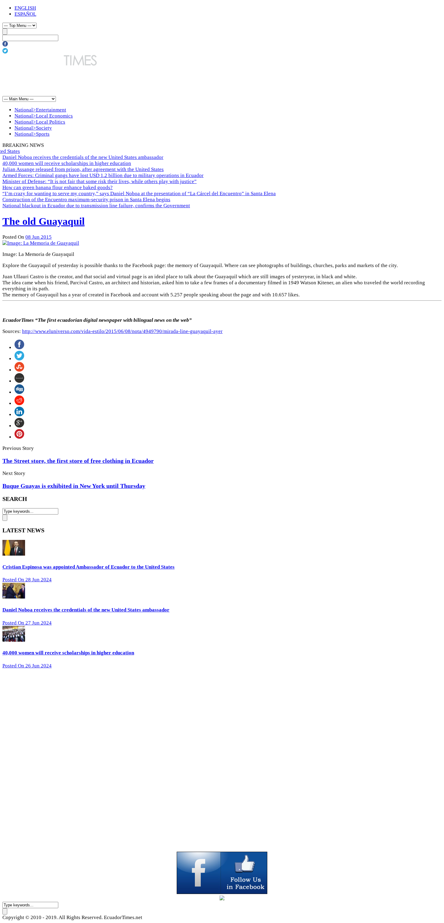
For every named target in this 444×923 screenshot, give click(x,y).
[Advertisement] (112, 80)
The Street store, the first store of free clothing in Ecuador (78, 460)
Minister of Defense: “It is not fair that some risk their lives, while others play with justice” (99, 181)
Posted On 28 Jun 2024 (27, 580)
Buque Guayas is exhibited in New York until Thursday (73, 485)
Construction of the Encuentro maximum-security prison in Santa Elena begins (86, 199)
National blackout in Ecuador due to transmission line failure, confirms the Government (96, 205)
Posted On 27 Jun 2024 (27, 623)
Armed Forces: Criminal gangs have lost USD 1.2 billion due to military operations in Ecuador (103, 175)
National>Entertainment (40, 110)
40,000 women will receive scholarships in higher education (66, 163)
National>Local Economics (43, 116)
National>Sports (32, 134)
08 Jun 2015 (38, 237)
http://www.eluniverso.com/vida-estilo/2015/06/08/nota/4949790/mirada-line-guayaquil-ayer (122, 331)
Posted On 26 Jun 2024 (27, 666)
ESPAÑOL (25, 14)
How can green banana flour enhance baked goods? (57, 187)
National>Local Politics (39, 122)
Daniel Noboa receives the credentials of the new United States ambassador (82, 157)
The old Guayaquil (43, 221)
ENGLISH (25, 8)
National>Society (33, 128)
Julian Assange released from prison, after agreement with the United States (83, 169)
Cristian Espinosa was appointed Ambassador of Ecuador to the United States (88, 567)
